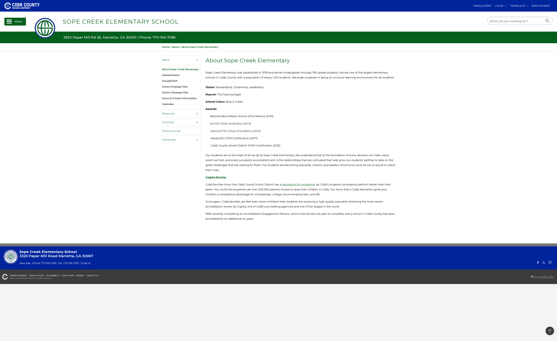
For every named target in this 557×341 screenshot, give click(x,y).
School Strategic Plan (175, 86)
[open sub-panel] (197, 60)
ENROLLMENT (483, 5)
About (166, 60)
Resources (168, 113)
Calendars (168, 104)
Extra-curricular (171, 131)
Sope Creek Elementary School (121, 22)
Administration (171, 75)
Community (169, 139)
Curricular (168, 122)
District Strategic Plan (175, 92)
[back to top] (550, 331)
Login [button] (499, 5)
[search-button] (547, 21)
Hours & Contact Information (179, 98)
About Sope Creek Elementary (180, 69)
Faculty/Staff (169, 81)
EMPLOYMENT (541, 5)
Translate (517, 5)
